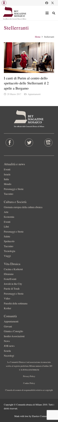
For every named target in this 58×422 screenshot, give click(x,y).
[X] (52, 3)
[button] (4, 2)
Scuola (7, 350)
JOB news (9, 345)
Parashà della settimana (15, 303)
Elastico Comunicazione (43, 416)
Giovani (8, 326)
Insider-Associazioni (14, 336)
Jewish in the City (13, 283)
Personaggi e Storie (14, 189)
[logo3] (15, 13)
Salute (7, 236)
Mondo (7, 184)
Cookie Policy (29, 383)
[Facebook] (47, 3)
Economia (9, 216)
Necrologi (9, 355)
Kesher (7, 308)
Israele (7, 174)
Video (7, 298)
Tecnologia (9, 251)
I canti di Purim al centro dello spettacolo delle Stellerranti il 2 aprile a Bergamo (26, 83)
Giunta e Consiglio (13, 331)
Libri (6, 226)
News (7, 341)
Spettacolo (9, 241)
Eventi (7, 169)
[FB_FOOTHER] (9, 143)
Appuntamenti (34, 94)
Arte (6, 212)
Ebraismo (9, 274)
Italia (6, 179)
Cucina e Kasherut (13, 269)
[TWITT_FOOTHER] (29, 143)
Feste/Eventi (10, 279)
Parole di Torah (11, 288)
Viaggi (7, 255)
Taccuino (8, 193)
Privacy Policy (29, 376)
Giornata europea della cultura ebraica (23, 207)
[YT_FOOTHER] (48, 143)
